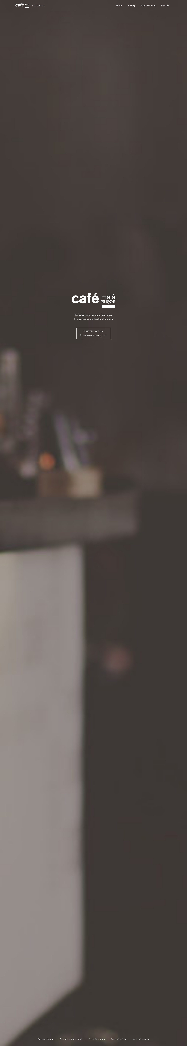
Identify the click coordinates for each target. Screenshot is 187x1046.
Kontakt (165, 5)
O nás (119, 5)
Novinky (131, 5)
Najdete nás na (93, 333)
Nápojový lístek (148, 5)
